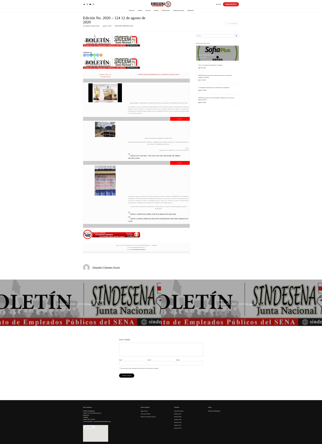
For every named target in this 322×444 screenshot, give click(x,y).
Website (178, 360)
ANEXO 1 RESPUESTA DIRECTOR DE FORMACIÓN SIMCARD (153, 214)
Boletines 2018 (177, 422)
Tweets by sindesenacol (214, 411)
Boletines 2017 (177, 425)
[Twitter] (87, 55)
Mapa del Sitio (144, 411)
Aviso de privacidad (145, 414)
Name (121, 360)
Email (149, 360)
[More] (101, 55)
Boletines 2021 (177, 414)
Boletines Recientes (178, 411)
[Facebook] (84, 55)
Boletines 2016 (177, 428)
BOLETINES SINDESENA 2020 (124, 26)
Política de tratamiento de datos (148, 416)
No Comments (233, 23)
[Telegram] (97, 55)
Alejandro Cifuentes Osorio (92, 26)
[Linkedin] (91, 55)
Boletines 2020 (177, 416)
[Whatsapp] (94, 55)
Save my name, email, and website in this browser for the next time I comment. (140, 368)
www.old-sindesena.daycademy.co (138, 249)
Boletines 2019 (177, 419)
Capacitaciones (230, 4)
